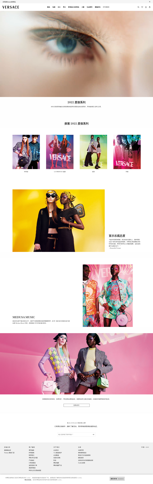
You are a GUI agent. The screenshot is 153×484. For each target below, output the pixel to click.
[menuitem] (48, 7)
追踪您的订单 (33, 465)
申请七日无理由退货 (35, 470)
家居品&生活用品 (73, 7)
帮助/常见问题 (33, 458)
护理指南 (31, 453)
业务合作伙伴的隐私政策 (85, 460)
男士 (64, 7)
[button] (150, 7)
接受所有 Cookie (117, 478)
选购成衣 (76, 405)
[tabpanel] (26, 154)
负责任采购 (56, 458)
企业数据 (56, 455)
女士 (59, 7)
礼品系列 (89, 7)
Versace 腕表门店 (9, 453)
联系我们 (31, 455)
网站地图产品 (57, 465)
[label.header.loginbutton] (146, 7)
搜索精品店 (7, 450)
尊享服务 (31, 450)
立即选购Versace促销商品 (9, 1)
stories (106, 7)
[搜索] (138, 7)
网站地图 (56, 463)
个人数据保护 (57, 453)
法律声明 (81, 450)
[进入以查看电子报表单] (94, 434)
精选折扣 (97, 7)
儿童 (83, 7)
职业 (54, 460)
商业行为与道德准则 (84, 455)
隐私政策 (81, 458)
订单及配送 (32, 463)
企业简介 (56, 450)
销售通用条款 (82, 453)
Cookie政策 (81, 463)
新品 (48, 7)
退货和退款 (32, 468)
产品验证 (31, 460)
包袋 (53, 7)
